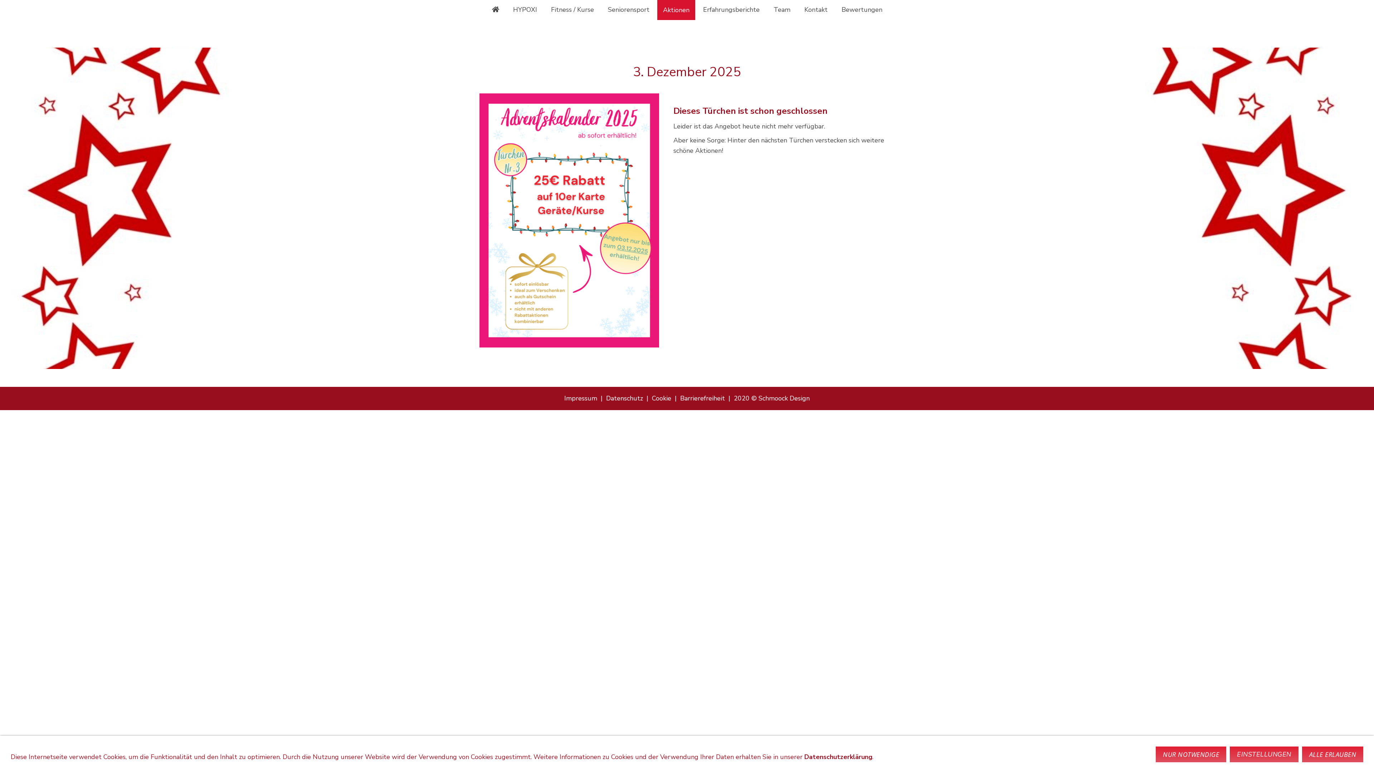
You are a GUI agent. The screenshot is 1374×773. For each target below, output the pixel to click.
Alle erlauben (1332, 754)
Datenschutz (624, 398)
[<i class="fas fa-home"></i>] (496, 9)
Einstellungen (1264, 754)
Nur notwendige (1191, 754)
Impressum (580, 398)
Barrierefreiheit (702, 398)
